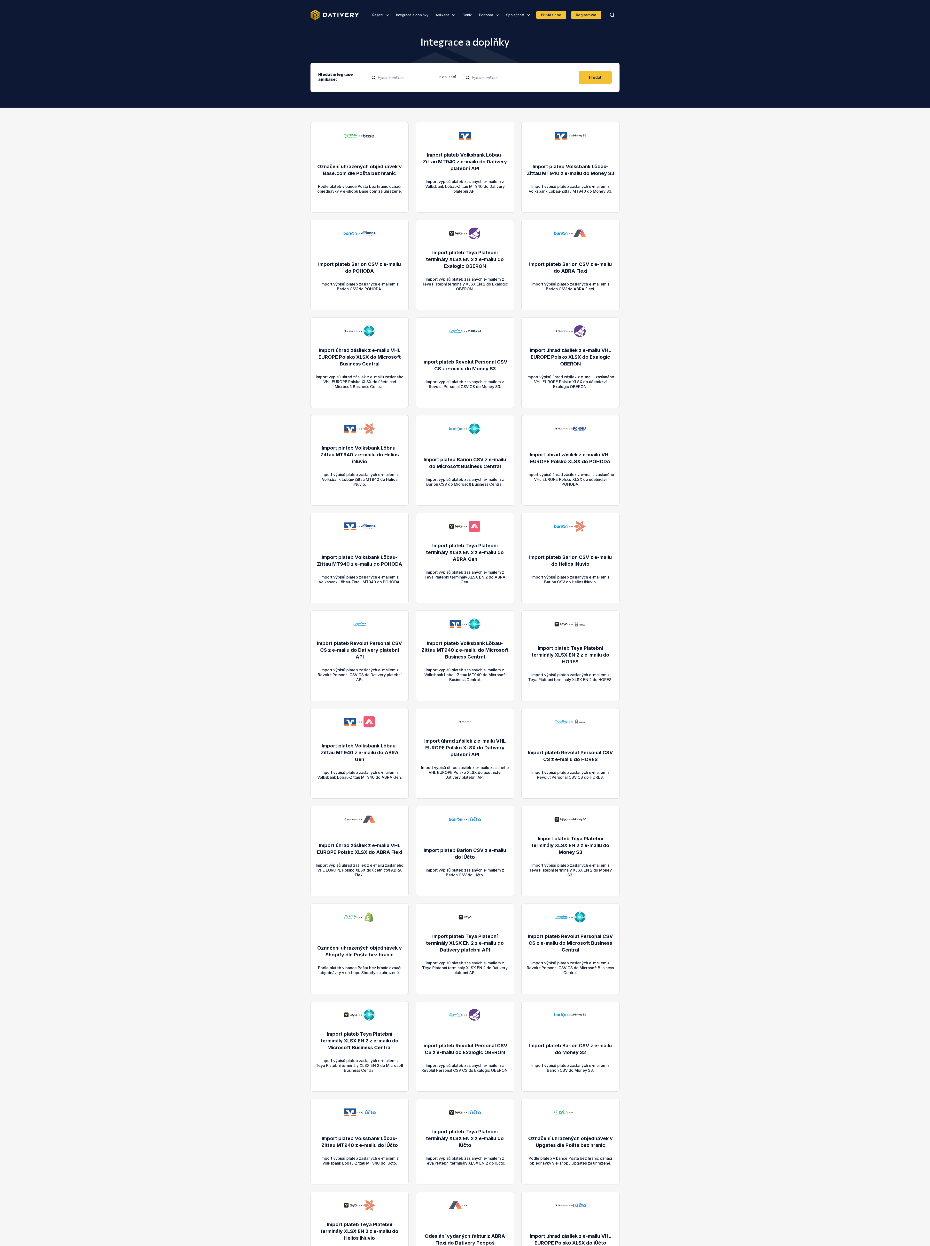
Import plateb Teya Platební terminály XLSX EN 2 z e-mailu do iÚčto (465, 1138)
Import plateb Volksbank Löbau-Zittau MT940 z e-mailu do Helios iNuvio (359, 454)
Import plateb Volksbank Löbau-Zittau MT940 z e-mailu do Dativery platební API (465, 161)
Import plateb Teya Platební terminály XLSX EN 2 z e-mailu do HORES (570, 655)
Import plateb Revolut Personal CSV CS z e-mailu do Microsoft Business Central (570, 943)
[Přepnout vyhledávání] (612, 15)
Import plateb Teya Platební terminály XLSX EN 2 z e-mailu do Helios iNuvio (359, 1231)
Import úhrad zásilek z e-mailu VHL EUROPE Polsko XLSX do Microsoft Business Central (359, 357)
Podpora (486, 15)
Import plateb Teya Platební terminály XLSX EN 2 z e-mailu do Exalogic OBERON (465, 259)
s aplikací (447, 76)
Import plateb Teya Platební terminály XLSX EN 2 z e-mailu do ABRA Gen (465, 552)
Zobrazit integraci (359, 196)
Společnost (515, 15)
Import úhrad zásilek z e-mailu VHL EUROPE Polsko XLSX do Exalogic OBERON (570, 357)
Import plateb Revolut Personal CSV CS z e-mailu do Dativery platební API (359, 650)
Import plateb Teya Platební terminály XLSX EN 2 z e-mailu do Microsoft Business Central (359, 1040)
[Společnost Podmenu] (528, 15)
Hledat (595, 77)
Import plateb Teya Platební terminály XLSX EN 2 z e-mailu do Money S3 (570, 845)
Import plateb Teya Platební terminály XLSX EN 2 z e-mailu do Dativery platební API (465, 943)
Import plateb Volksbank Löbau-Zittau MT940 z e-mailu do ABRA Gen (360, 752)
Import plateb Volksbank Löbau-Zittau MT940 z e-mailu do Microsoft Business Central (465, 650)
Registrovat (586, 15)
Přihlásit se (551, 15)
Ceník (467, 15)
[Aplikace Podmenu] (453, 15)
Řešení (377, 15)
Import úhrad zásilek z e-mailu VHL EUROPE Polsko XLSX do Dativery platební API (465, 747)
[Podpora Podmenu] (497, 15)
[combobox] (400, 77)
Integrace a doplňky (412, 15)
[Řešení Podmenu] (387, 15)
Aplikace (443, 15)
